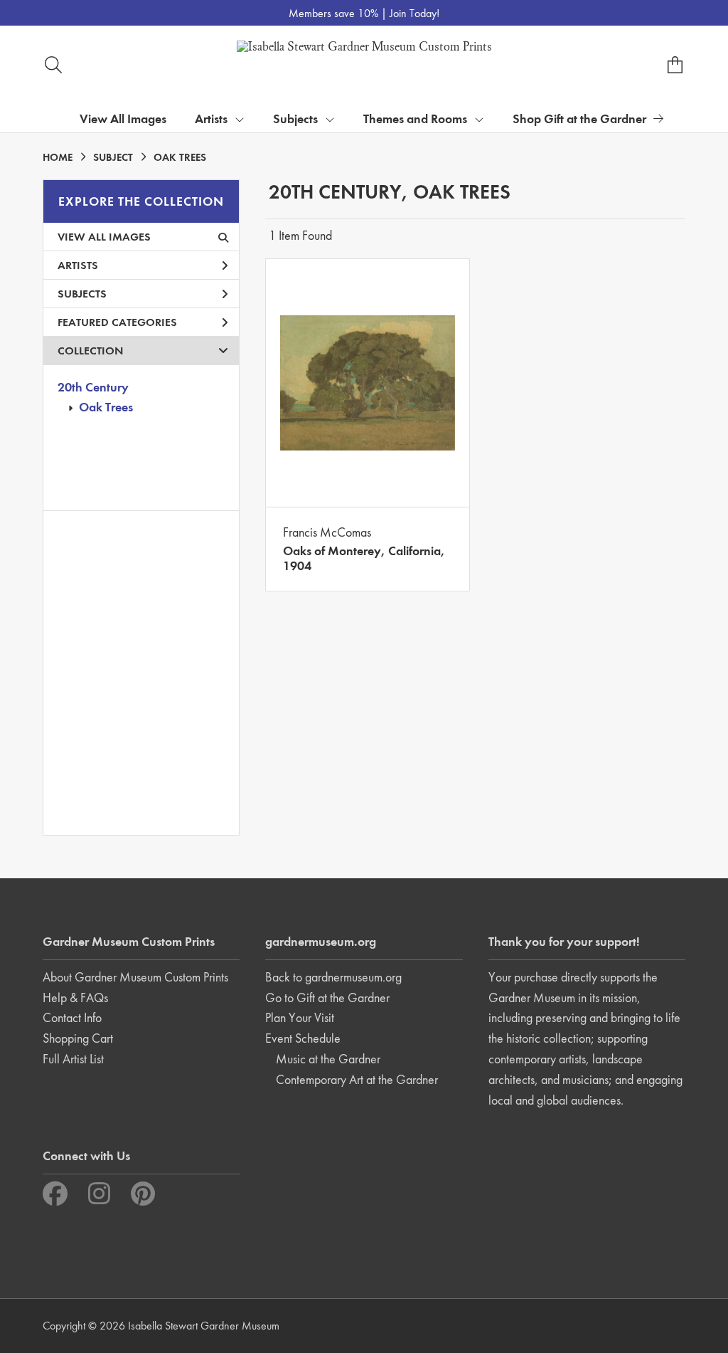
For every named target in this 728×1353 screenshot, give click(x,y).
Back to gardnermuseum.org (333, 977)
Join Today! (414, 13)
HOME (58, 157)
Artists (78, 265)
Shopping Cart (78, 1038)
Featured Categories (117, 322)
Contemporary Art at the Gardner (357, 1079)
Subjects (82, 293)
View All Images (123, 118)
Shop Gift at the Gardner (579, 118)
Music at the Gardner (328, 1059)
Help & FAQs (75, 997)
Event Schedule (303, 1038)
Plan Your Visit (299, 1017)
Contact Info (72, 1017)
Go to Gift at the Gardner (327, 997)
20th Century (93, 387)
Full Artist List (73, 1059)
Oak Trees (106, 407)
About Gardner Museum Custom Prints (135, 977)
